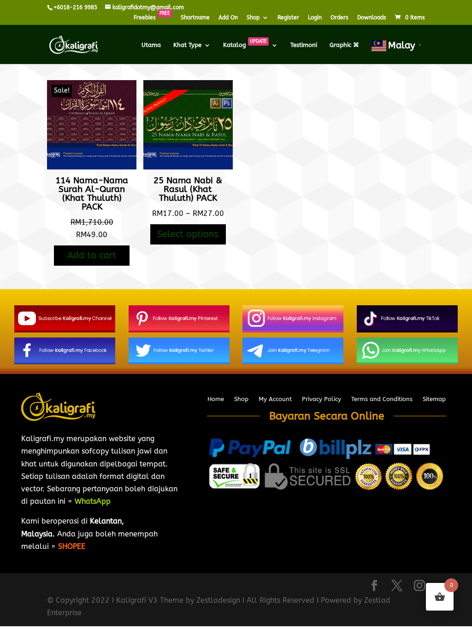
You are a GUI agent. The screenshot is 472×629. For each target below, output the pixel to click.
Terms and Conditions (382, 399)
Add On (228, 18)
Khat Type (187, 45)
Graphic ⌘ (344, 45)
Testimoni (303, 45)
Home (215, 399)
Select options (187, 234)
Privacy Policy (321, 399)
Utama (151, 45)
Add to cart (91, 255)
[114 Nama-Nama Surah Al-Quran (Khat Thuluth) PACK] (91, 167)
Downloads (371, 18)
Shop (253, 18)
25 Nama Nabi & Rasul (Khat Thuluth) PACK (187, 189)
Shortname (195, 18)
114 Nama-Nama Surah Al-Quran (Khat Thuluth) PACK (91, 193)
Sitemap (434, 399)
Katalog (245, 45)
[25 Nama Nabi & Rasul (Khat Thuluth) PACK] (188, 167)
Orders (339, 18)
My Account (275, 399)
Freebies (152, 18)
